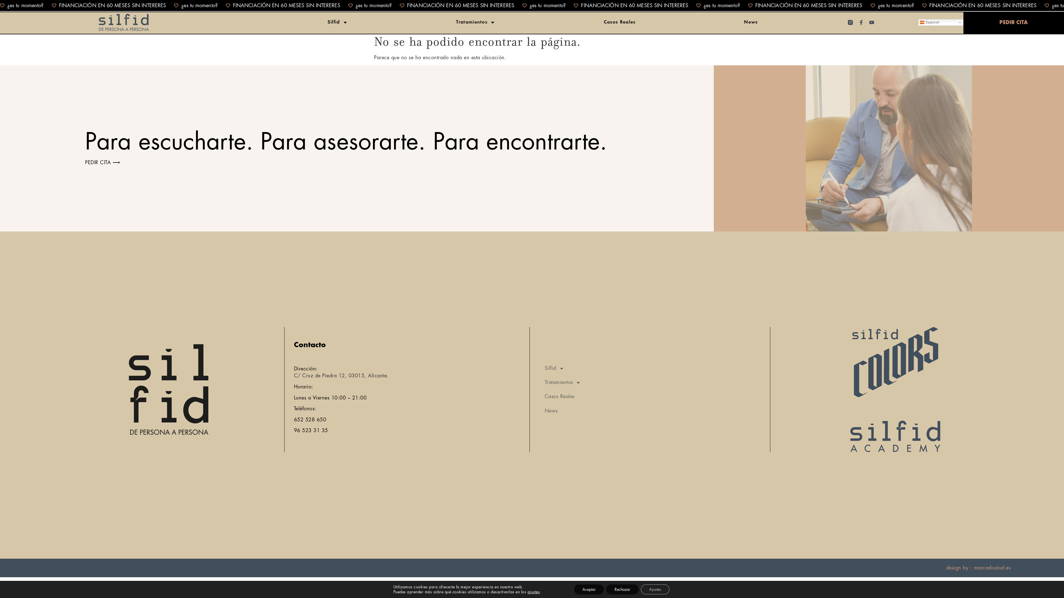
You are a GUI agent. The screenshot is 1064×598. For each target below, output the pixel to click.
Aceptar (589, 589)
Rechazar (622, 589)
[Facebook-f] (861, 22)
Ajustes (655, 589)
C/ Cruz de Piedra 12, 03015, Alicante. (341, 375)
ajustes (534, 592)
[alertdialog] (532, 5)
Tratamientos (471, 22)
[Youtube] (871, 22)
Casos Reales (620, 22)
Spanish (932, 22)
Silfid (334, 22)
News (751, 22)
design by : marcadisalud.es (978, 567)
